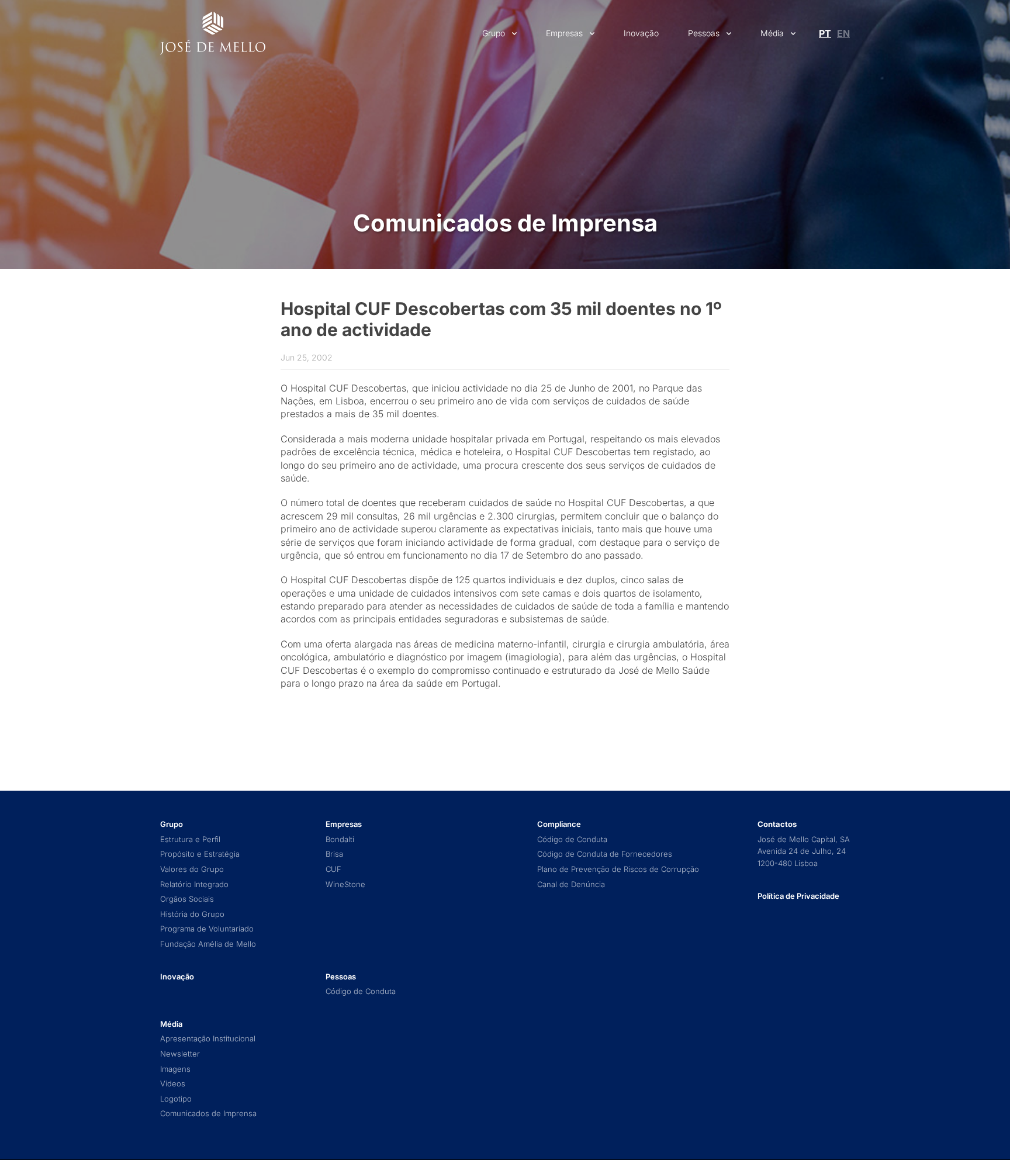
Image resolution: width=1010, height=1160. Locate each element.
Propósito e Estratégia (200, 854)
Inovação (641, 33)
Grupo (493, 33)
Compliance (559, 824)
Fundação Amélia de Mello (208, 944)
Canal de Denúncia (571, 884)
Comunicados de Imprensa (505, 223)
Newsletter (180, 1054)
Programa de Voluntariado (207, 928)
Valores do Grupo (192, 869)
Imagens (175, 1069)
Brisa (334, 854)
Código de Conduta (361, 991)
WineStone (345, 884)
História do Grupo (192, 914)
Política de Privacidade (798, 896)
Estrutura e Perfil (190, 839)
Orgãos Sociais (187, 899)
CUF (333, 869)
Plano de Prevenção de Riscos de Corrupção (618, 869)
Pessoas (704, 33)
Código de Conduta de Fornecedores (604, 854)
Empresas (564, 33)
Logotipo (176, 1099)
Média (772, 33)
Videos (172, 1083)
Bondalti (340, 839)
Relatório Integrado (194, 884)
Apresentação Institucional (207, 1038)
